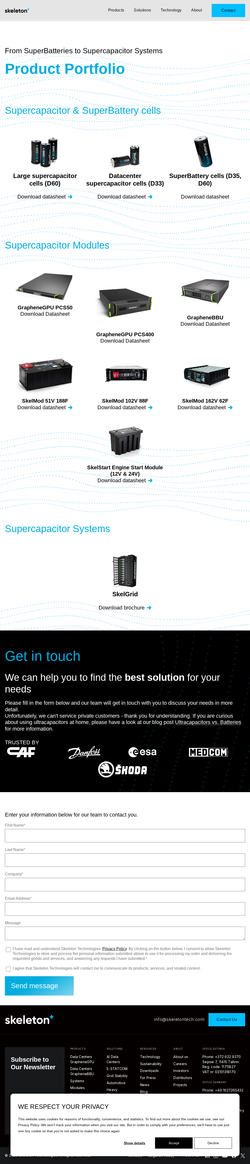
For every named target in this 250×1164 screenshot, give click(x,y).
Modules (77, 1088)
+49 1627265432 (229, 1090)
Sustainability (151, 1064)
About (196, 10)
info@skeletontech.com (179, 1019)
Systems (77, 1081)
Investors (181, 1071)
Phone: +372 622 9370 (221, 1057)
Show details (134, 1143)
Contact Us (227, 1019)
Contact (228, 10)
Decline (213, 1143)
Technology (171, 10)
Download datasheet (41, 197)
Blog (144, 1092)
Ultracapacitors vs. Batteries (208, 722)
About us (180, 1057)
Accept (174, 1143)
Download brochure (122, 608)
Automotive (116, 1083)
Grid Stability (117, 1076)
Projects (180, 1085)
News (144, 1085)
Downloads (149, 1071)
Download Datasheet (45, 314)
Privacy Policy (28, 1125)
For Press (148, 1078)
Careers (180, 1064)
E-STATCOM (117, 1069)
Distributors (182, 1078)
